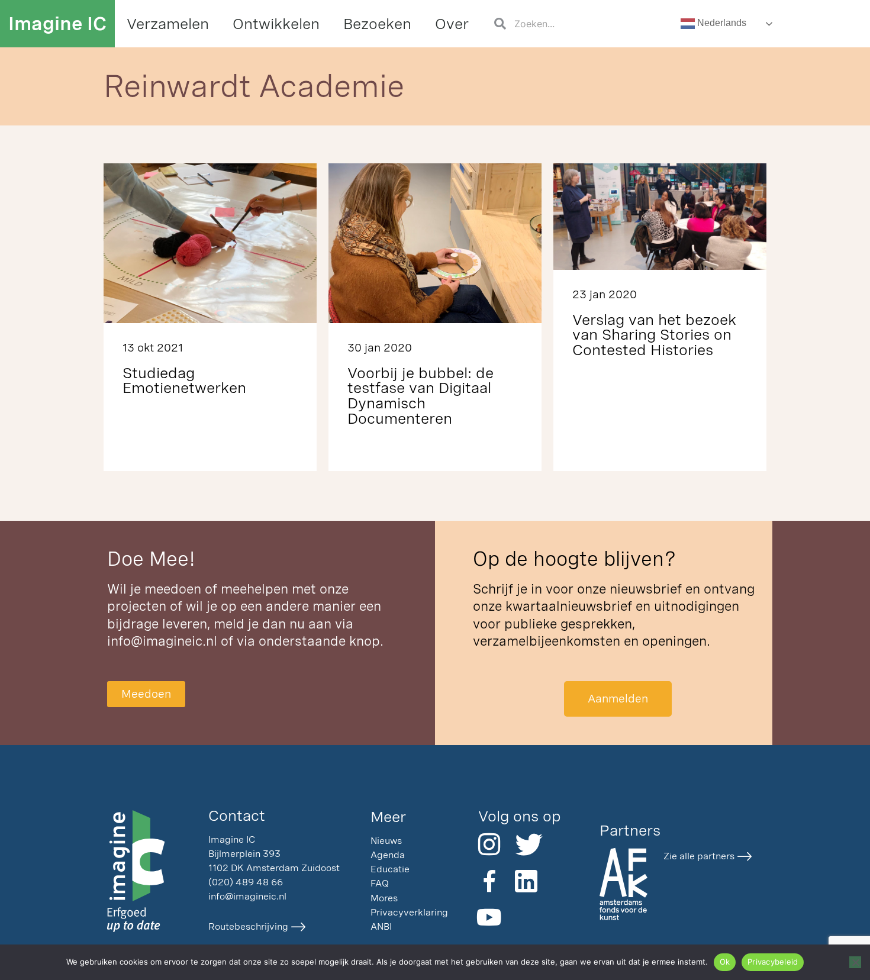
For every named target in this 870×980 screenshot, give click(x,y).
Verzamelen (168, 23)
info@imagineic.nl (162, 641)
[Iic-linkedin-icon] (526, 881)
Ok (725, 961)
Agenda (387, 854)
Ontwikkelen (276, 23)
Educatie (390, 869)
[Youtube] (489, 917)
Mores (384, 898)
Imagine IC (57, 23)
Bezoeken (377, 23)
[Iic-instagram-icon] (489, 844)
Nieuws (386, 840)
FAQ (379, 883)
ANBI (381, 926)
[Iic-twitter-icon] (526, 844)
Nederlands (720, 23)
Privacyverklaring (409, 912)
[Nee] (855, 962)
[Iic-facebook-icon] (489, 881)
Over (452, 23)
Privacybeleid (772, 961)
